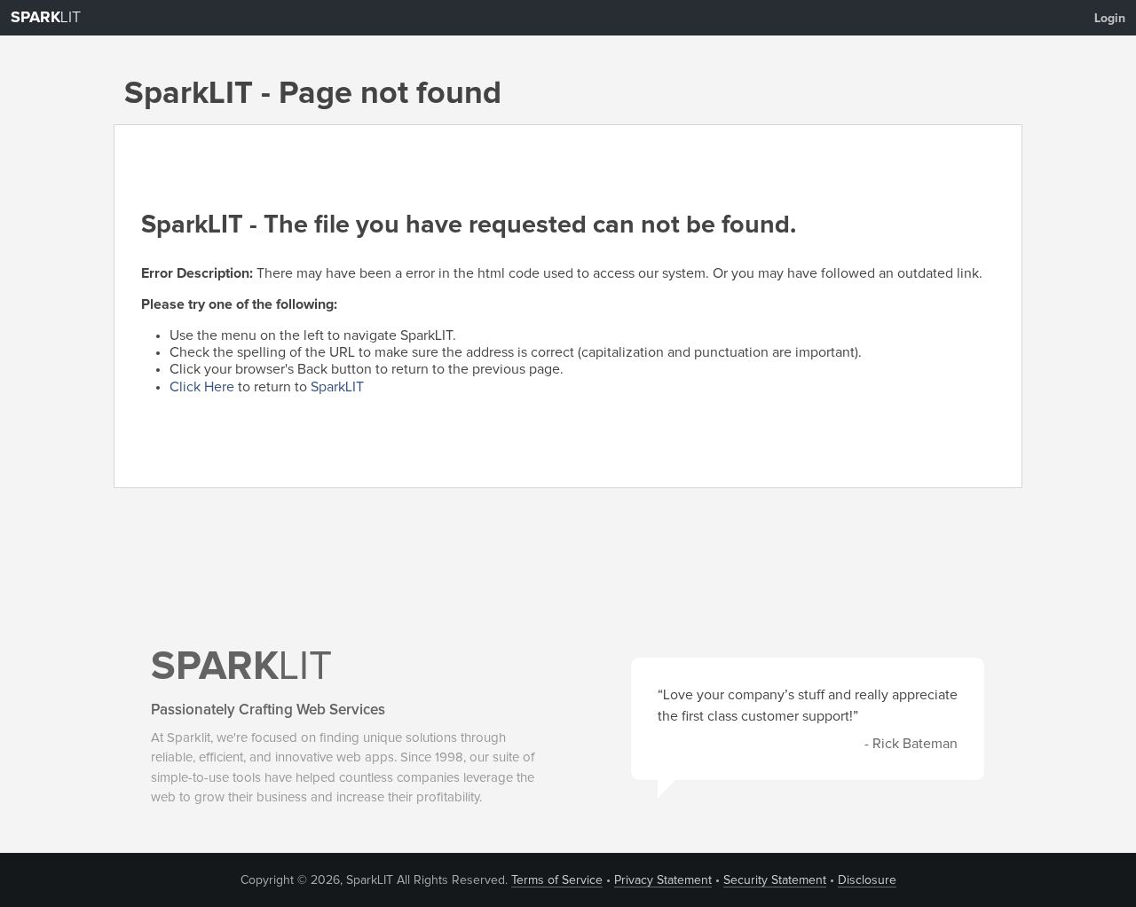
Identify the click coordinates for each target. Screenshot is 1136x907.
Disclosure (867, 880)
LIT (46, 18)
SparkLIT (337, 387)
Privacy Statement (663, 880)
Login (1109, 18)
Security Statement (774, 880)
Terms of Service (557, 880)
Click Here (202, 387)
